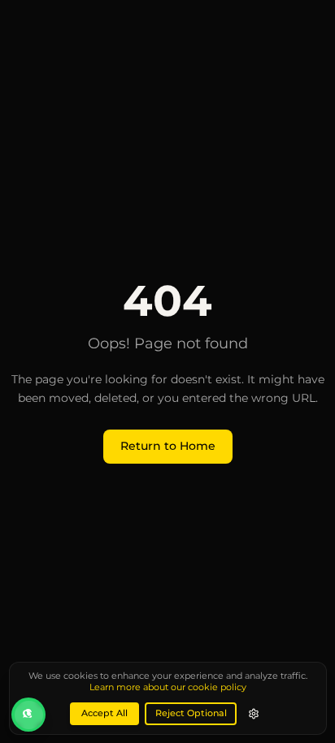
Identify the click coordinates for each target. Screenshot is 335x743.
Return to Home (167, 445)
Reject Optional (191, 713)
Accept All (104, 713)
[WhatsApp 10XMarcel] (28, 715)
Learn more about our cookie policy (167, 687)
